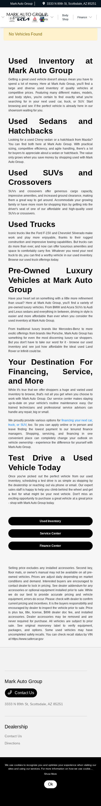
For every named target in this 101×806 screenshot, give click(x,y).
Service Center (50, 533)
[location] (44, 3)
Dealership (16, 726)
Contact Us (24, 693)
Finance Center (50, 546)
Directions (12, 743)
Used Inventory (50, 521)
